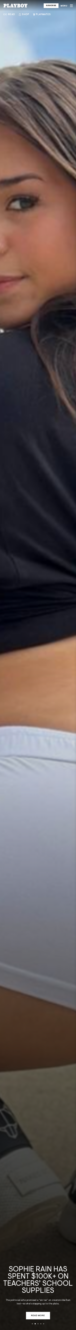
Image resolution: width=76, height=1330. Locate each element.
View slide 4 (40, 1323)
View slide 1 (32, 1323)
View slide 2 (35, 1323)
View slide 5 (43, 1323)
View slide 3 (38, 1323)
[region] (38, 665)
